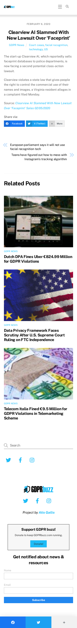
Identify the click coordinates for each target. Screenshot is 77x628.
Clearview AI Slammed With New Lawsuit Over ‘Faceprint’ (38, 35)
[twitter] (26, 500)
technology (36, 49)
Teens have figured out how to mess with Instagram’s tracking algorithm (39, 157)
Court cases (36, 45)
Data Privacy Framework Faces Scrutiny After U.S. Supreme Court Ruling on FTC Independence (34, 335)
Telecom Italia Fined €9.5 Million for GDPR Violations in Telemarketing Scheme (35, 413)
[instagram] (50, 500)
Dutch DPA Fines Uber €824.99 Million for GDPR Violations (38, 259)
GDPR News (16, 45)
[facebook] (38, 500)
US (46, 49)
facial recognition (56, 45)
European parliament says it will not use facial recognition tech (37, 147)
